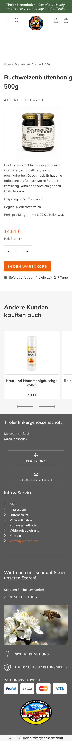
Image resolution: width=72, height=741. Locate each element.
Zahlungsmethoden (24, 525)
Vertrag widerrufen (24, 541)
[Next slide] (47, 406)
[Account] (56, 21)
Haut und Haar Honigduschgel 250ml (32, 383)
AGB (13, 504)
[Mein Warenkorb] (66, 20)
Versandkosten (21, 520)
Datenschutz (19, 515)
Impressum (18, 509)
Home (7, 64)
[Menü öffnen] (6, 20)
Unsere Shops (22, 597)
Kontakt (15, 536)
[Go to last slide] (25, 406)
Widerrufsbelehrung (25, 530)
